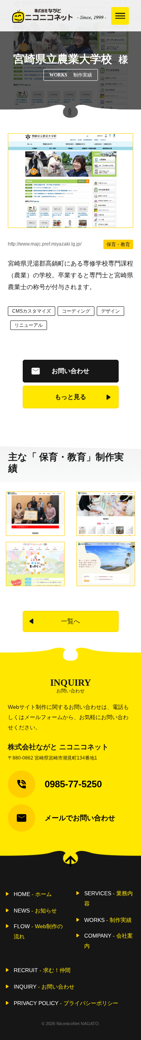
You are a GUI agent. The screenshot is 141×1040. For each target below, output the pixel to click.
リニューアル (28, 325)
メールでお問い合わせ (80, 818)
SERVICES (108, 898)
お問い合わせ (70, 371)
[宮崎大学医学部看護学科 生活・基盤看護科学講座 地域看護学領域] (35, 514)
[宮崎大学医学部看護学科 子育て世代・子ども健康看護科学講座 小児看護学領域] (105, 514)
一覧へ (70, 621)
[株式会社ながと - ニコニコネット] (59, 16)
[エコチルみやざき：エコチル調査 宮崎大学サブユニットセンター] (35, 564)
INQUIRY (44, 987)
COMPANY (108, 941)
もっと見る (70, 396)
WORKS (108, 920)
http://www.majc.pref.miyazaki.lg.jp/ (44, 244)
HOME (33, 894)
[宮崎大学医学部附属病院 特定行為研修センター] (105, 564)
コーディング (76, 311)
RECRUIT (42, 970)
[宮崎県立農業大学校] (70, 181)
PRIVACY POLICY (66, 1003)
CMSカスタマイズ (31, 311)
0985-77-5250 (73, 784)
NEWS (35, 910)
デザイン (110, 311)
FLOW (38, 931)
